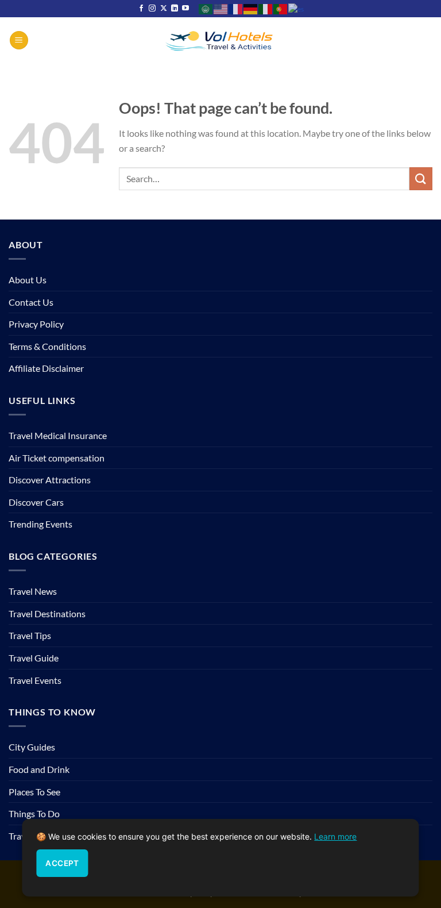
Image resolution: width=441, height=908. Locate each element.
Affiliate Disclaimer (46, 368)
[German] (250, 8)
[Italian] (265, 8)
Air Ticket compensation (57, 457)
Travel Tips (30, 635)
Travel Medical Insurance (58, 435)
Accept (62, 863)
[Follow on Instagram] (152, 9)
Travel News (33, 591)
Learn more (335, 836)
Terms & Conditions (47, 346)
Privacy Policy (36, 323)
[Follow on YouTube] (185, 9)
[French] (236, 8)
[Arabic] (206, 8)
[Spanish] (296, 8)
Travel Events (35, 680)
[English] (221, 8)
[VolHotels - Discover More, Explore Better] (220, 40)
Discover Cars (36, 502)
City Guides (32, 746)
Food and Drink (39, 769)
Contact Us (31, 302)
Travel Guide (34, 657)
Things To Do (34, 813)
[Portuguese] (280, 8)
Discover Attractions (50, 479)
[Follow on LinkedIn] (174, 9)
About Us (28, 279)
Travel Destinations (47, 613)
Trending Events (40, 523)
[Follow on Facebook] (141, 9)
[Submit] (420, 178)
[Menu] (19, 40)
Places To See (34, 791)
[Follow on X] (163, 9)
